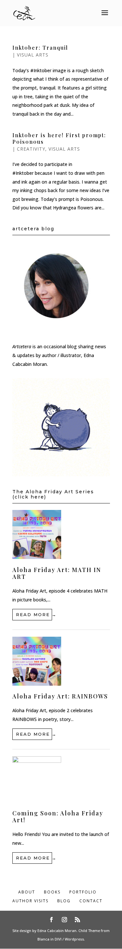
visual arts (32, 55)
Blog (64, 901)
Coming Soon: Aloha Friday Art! (57, 816)
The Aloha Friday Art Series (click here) (53, 494)
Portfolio (83, 892)
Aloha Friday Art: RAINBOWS (60, 696)
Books (52, 892)
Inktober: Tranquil (40, 47)
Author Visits (30, 901)
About (26, 892)
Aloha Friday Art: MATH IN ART (56, 573)
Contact (90, 901)
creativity (31, 149)
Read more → (34, 614)
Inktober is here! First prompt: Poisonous (59, 138)
